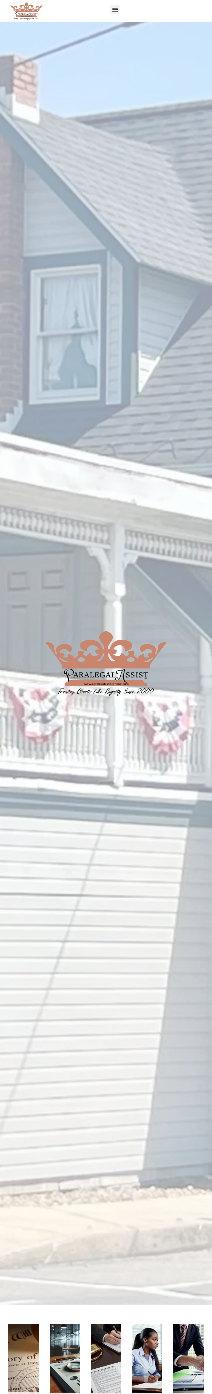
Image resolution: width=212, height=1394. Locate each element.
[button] (115, 9)
